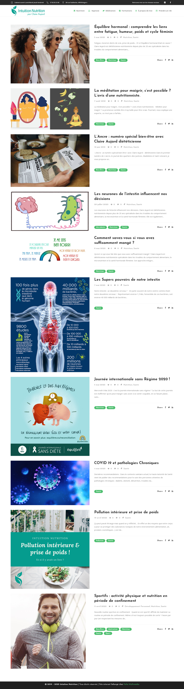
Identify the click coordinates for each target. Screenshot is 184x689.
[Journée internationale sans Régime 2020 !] (50, 416)
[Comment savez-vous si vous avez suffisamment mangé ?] (50, 250)
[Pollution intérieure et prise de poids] (50, 549)
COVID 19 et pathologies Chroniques (126, 463)
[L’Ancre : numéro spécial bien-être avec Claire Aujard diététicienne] (50, 160)
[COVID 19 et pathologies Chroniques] (50, 482)
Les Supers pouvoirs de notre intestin (127, 280)
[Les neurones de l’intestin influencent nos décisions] (50, 211)
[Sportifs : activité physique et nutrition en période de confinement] (48, 631)
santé (123, 60)
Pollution (99, 540)
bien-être (100, 60)
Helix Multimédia (131, 684)
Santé (135, 37)
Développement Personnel (137, 606)
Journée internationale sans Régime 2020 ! (132, 379)
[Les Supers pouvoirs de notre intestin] (50, 324)
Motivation (112, 629)
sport (108, 633)
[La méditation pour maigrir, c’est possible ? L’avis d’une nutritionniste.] (50, 108)
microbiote (100, 227)
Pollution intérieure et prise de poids (126, 512)
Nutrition (127, 37)
